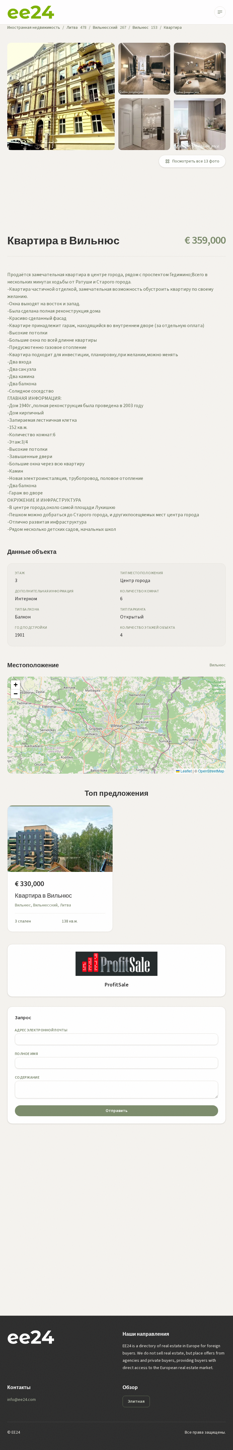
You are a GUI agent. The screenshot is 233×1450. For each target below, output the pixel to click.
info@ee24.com (21, 1400)
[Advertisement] (116, 204)
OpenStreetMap (211, 770)
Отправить (116, 1111)
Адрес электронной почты (41, 1030)
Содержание (27, 1077)
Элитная (136, 1401)
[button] (15, 684)
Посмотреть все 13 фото (195, 161)
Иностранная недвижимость (33, 28)
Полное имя (26, 1054)
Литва (72, 28)
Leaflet (186, 770)
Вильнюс (141, 28)
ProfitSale (117, 985)
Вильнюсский (105, 28)
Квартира (173, 28)
